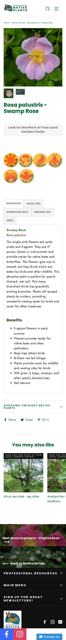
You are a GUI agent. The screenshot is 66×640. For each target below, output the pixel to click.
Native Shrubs (18, 22)
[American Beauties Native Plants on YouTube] (60, 621)
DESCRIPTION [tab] (13, 203)
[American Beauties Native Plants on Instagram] (53, 621)
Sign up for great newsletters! (23, 599)
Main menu (15, 585)
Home (6, 22)
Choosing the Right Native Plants (27, 407)
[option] (33, 57)
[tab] (33, 203)
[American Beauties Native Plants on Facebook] (45, 621)
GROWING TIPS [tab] (42, 212)
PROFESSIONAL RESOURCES (30, 573)
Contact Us (51, 636)
